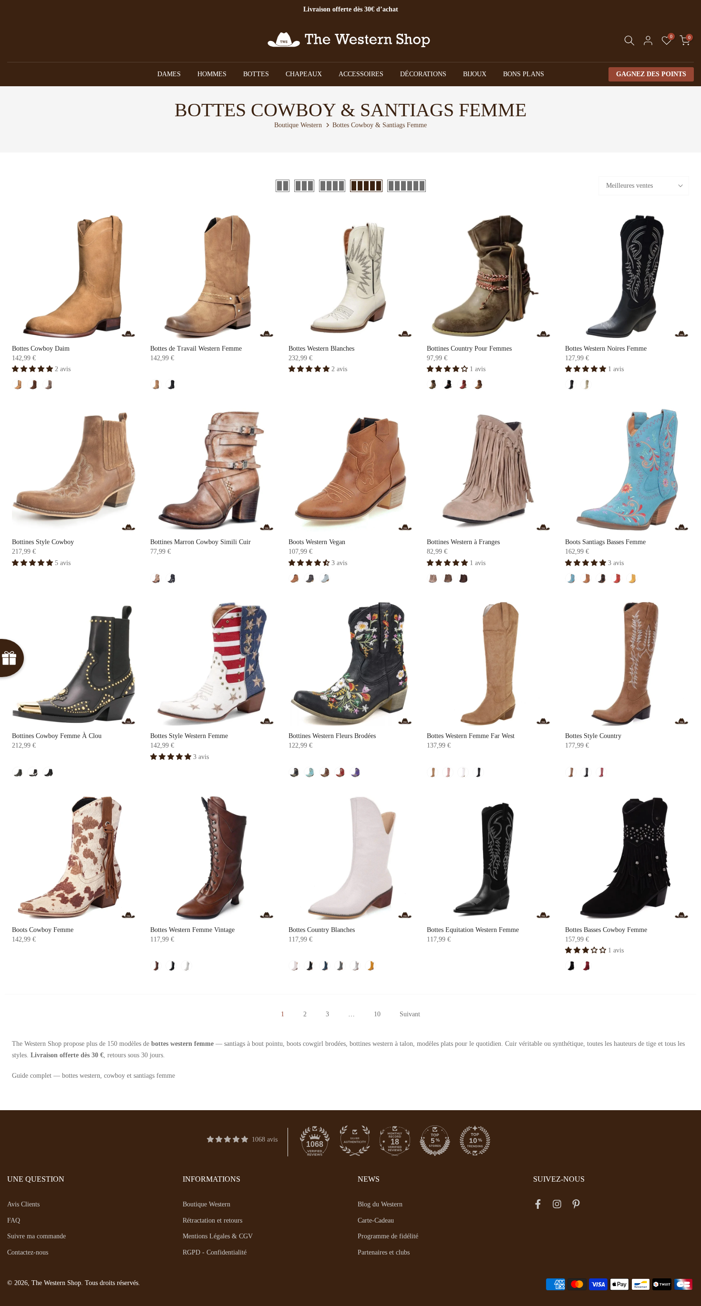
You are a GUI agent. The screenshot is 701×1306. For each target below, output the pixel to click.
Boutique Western (298, 125)
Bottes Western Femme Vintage (192, 929)
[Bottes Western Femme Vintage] (212, 858)
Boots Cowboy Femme (42, 929)
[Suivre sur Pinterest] (576, 1206)
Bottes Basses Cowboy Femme (606, 929)
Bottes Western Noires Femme (606, 348)
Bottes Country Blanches (322, 929)
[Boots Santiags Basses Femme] (627, 470)
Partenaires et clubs (384, 1252)
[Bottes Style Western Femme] (212, 664)
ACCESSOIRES (361, 74)
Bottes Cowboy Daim (41, 348)
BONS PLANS (523, 74)
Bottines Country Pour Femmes (469, 348)
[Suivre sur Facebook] (538, 1206)
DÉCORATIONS (423, 74)
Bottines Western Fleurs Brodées (332, 735)
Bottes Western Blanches (321, 348)
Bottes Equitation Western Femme (473, 929)
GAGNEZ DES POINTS (651, 74)
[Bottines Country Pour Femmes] (489, 276)
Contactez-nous (27, 1252)
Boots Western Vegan (317, 542)
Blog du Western (380, 1204)
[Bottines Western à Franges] (489, 470)
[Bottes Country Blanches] (350, 858)
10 (377, 1014)
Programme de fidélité (388, 1236)
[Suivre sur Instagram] (557, 1206)
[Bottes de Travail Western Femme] (212, 276)
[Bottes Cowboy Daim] (74, 276)
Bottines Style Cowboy (43, 542)
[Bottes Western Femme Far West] (489, 664)
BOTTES (256, 74)
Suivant (410, 1014)
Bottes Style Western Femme (189, 735)
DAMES (169, 74)
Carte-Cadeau (376, 1220)
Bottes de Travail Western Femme (196, 348)
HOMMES (212, 74)
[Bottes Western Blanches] (350, 276)
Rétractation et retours (212, 1220)
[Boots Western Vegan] (350, 470)
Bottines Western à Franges (463, 542)
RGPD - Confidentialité (215, 1252)
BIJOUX (474, 74)
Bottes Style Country (593, 735)
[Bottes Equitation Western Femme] (489, 858)
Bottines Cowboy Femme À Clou (57, 735)
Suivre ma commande (36, 1236)
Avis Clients (23, 1204)
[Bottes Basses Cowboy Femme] (627, 858)
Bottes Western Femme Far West (471, 735)
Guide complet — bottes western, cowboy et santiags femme (93, 1075)
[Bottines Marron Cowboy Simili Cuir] (212, 470)
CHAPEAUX (304, 74)
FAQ (13, 1220)
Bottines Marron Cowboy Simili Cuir (200, 542)
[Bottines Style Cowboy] (74, 470)
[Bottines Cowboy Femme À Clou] (74, 664)
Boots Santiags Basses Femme (605, 542)
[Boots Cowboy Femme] (74, 858)
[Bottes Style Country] (627, 664)
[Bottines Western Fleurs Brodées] (350, 664)
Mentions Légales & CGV (218, 1236)
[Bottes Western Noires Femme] (627, 276)
